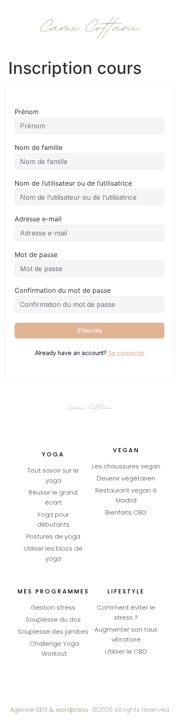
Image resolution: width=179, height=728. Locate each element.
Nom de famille (38, 147)
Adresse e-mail (38, 219)
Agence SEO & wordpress (49, 710)
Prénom (27, 111)
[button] (13, 30)
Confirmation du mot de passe (63, 290)
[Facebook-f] (66, 695)
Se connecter (126, 352)
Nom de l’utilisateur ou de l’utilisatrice (73, 183)
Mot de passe (36, 254)
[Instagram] (112, 695)
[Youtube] (89, 695)
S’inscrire (89, 330)
